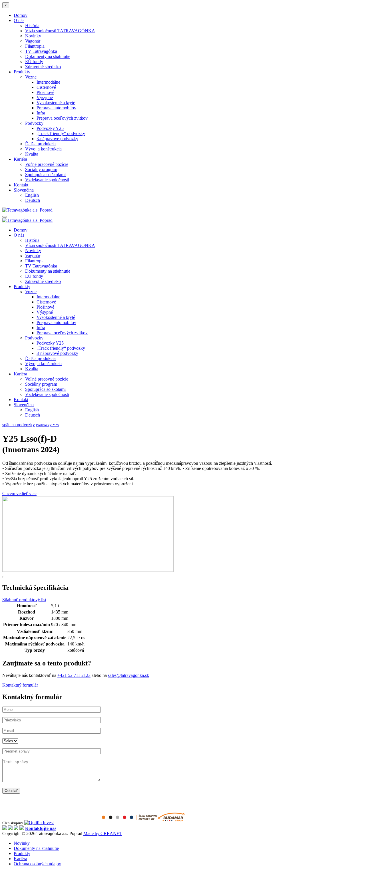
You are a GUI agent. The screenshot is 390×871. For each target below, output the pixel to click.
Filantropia (35, 46)
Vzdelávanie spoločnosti (47, 179)
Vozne (31, 77)
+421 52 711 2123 (74, 675)
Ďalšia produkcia (40, 143)
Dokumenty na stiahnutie (47, 56)
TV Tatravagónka (41, 51)
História (32, 25)
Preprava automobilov (56, 107)
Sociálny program (41, 169)
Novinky (33, 35)
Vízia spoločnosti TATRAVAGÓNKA (60, 30)
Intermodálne (48, 82)
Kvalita (31, 154)
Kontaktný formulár (20, 685)
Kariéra (20, 159)
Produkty (22, 71)
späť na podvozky (18, 424)
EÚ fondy (34, 61)
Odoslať (11, 790)
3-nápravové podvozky (57, 138)
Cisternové (46, 87)
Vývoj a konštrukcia (43, 148)
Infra (41, 112)
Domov (20, 15)
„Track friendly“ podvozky (61, 133)
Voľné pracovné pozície (46, 164)
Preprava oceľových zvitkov (62, 118)
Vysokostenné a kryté (56, 102)
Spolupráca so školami (45, 174)
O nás (19, 20)
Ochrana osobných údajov (37, 863)
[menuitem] (24, 190)
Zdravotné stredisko (43, 66)
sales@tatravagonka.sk (128, 675)
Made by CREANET (102, 833)
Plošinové (45, 92)
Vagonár (32, 41)
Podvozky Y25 (50, 128)
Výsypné (45, 97)
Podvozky (34, 123)
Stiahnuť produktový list (24, 599)
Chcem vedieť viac (19, 493)
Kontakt (21, 184)
